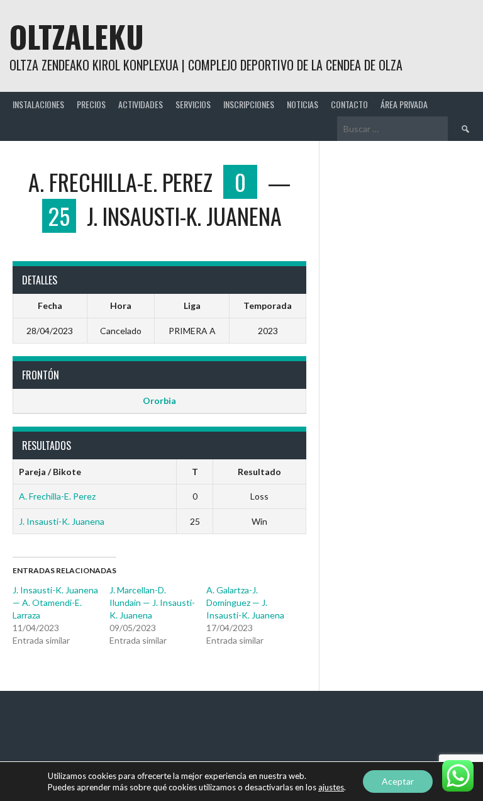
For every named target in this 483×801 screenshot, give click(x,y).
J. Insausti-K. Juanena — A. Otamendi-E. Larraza (55, 602)
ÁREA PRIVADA (404, 104)
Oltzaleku (76, 36)
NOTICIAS (302, 104)
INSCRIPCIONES (248, 104)
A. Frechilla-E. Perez (57, 496)
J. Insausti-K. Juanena (61, 521)
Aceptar (398, 781)
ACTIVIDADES (140, 104)
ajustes (331, 787)
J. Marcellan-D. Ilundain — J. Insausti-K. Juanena (152, 602)
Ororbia (159, 400)
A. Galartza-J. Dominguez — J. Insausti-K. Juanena (245, 602)
